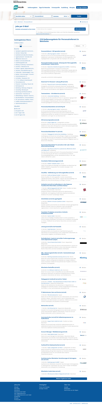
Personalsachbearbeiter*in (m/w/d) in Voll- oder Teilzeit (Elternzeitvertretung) (57, 145)
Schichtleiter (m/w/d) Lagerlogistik (51, 199)
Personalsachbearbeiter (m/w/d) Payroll (53, 106)
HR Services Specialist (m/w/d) (50, 120)
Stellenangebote (32, 7)
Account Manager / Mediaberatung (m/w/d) (54, 332)
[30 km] (21, 46)
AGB (71, 403)
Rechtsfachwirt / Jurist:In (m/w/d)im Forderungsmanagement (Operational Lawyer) (58, 238)
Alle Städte (17, 388)
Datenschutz (76, 403)
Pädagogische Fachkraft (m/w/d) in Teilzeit (54, 279)
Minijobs (72, 7)
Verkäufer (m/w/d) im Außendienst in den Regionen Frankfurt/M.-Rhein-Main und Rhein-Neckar (56, 184)
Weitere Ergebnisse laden (63, 378)
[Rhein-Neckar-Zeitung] (19, 7)
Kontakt (66, 387)
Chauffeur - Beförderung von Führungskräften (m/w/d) (57, 172)
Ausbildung (64, 7)
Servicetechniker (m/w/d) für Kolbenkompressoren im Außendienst (57, 317)
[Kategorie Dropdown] (31, 16)
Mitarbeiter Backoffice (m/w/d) (50, 267)
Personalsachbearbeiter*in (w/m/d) (51, 131)
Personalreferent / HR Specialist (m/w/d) (53, 51)
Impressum (85, 403)
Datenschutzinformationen (43, 33)
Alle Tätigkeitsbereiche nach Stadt (22, 395)
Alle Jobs (16, 387)
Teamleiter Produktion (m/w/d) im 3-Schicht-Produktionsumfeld (54, 212)
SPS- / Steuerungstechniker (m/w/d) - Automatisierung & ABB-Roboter (58, 253)
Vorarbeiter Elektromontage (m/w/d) (52, 161)
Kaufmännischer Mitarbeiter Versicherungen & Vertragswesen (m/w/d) (59, 358)
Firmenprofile (56, 7)
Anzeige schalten (82, 7)
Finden (79, 16)
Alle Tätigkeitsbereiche (20, 393)
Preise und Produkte (44, 387)
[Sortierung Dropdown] (83, 46)
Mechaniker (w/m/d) (47, 305)
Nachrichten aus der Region (71, 390)
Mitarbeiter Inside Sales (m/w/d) (50, 371)
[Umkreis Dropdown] (68, 16)
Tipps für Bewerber (44, 7)
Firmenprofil (17, 399)
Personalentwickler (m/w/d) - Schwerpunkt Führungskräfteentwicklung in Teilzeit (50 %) (59, 63)
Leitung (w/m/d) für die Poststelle (51, 226)
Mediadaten (67, 388)
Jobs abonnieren (80, 29)
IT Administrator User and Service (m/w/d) (53, 292)
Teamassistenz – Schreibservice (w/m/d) (53, 93)
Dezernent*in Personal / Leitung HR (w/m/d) (54, 82)
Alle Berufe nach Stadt (19, 391)
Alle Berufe (17, 390)
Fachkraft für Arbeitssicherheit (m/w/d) (53, 345)
